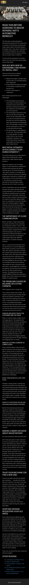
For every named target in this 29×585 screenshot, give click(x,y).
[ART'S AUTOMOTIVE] (3, 2)
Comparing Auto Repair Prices (15, 559)
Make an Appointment (12, 561)
